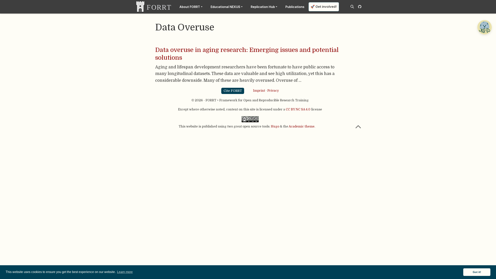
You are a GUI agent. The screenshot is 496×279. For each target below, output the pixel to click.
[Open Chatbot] (484, 27)
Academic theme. (302, 126)
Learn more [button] (125, 272)
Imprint (259, 90)
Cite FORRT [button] (233, 91)
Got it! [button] (477, 272)
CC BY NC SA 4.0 (298, 109)
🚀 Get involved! (324, 7)
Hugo (275, 126)
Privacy (273, 90)
